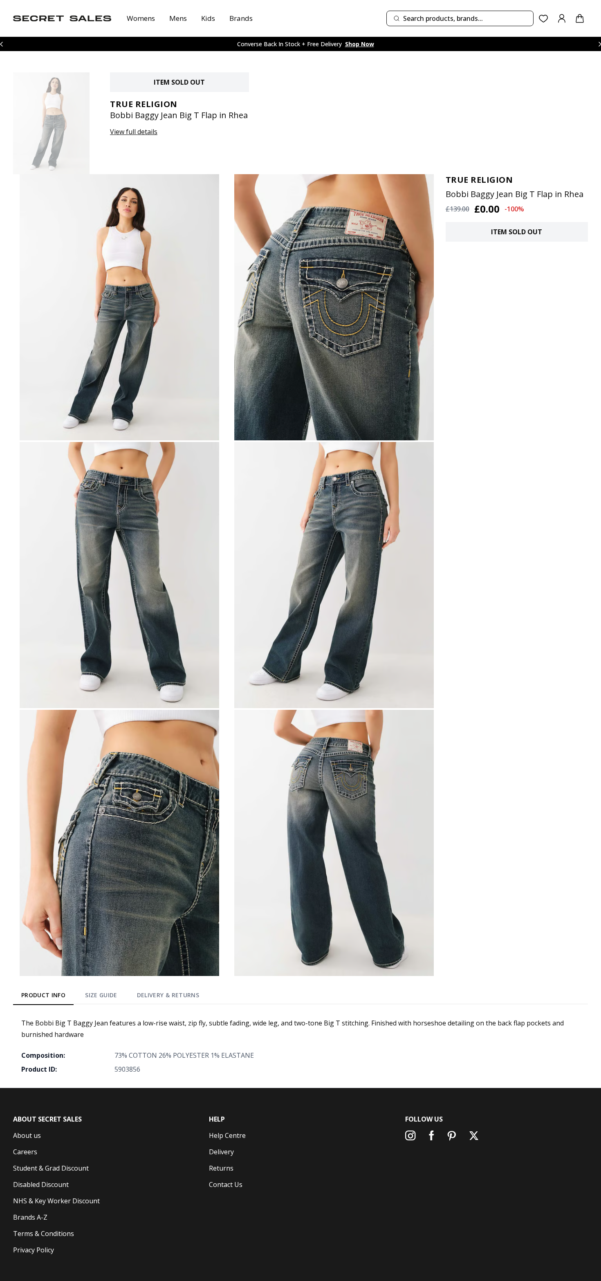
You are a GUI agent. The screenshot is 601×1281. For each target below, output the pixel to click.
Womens (141, 18)
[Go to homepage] (62, 18)
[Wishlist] (543, 18)
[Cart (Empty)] (580, 18)
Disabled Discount (41, 1184)
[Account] (562, 18)
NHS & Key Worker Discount (56, 1200)
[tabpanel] (300, 1046)
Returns (221, 1168)
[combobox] (460, 18)
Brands (241, 18)
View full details (133, 131)
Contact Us (225, 1184)
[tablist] (110, 996)
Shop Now (359, 44)
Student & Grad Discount (51, 1168)
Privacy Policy (33, 1249)
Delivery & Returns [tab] (168, 995)
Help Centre (227, 1135)
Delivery (221, 1151)
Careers (25, 1151)
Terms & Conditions (43, 1233)
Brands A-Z (30, 1217)
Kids (208, 18)
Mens (178, 18)
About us (27, 1135)
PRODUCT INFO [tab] (43, 995)
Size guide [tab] (101, 995)
